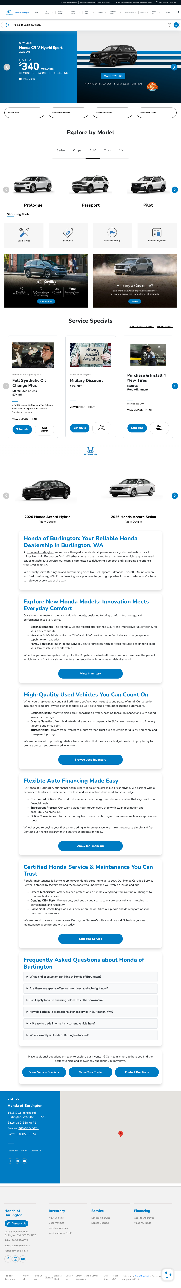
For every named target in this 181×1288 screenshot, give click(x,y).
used (47, 702)
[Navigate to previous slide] (2, 67)
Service (97, 1210)
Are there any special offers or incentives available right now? (69, 988)
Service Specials (100, 1223)
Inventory (57, 1210)
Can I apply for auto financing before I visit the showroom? (66, 1000)
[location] (116, 3)
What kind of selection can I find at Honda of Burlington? (65, 977)
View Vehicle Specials (44, 1072)
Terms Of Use (38, 1277)
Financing (142, 1210)
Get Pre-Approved (144, 1217)
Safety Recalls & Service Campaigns (87, 1277)
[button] (120, 1134)
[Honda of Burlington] (17, 12)
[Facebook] (10, 1161)
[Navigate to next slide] (178, 67)
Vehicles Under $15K (60, 1233)
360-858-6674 (28, 1128)
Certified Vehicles (58, 1228)
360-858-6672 (26, 1123)
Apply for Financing (90, 846)
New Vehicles (56, 1217)
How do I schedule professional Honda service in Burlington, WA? (71, 1012)
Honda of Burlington (40, 552)
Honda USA (115, 1277)
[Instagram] (17, 1161)
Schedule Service (165, 326)
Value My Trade (142, 1223)
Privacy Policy (25, 1277)
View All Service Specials (142, 326)
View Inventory (90, 674)
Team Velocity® (142, 1276)
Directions (13, 1150)
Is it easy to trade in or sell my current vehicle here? (62, 1023)
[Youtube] (24, 1161)
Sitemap (49, 1277)
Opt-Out (106, 1277)
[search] (178, 12)
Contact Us (35, 1150)
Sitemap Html (58, 1277)
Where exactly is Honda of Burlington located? (59, 1035)
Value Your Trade (90, 1072)
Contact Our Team (137, 1072)
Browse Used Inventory (90, 760)
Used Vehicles (56, 1223)
